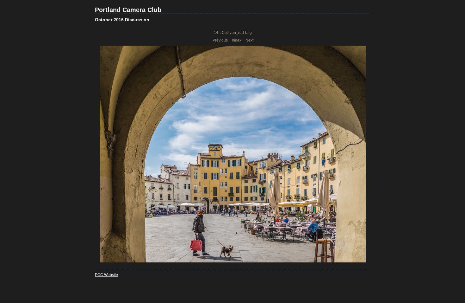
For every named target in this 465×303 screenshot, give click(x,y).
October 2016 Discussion (122, 19)
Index (236, 40)
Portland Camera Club (128, 9)
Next (249, 40)
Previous (220, 40)
